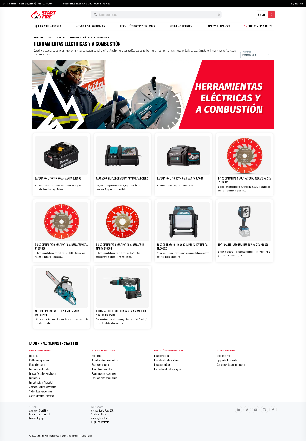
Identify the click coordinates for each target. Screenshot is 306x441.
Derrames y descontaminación (231, 365)
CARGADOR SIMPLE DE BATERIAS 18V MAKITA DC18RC (122, 178)
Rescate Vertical (161, 356)
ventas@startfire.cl (100, 418)
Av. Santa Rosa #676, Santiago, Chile (18, 3)
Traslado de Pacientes (102, 369)
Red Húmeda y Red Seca (40, 360)
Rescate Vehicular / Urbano (166, 360)
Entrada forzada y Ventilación (42, 373)
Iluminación (34, 378)
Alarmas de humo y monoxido (42, 387)
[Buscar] (95, 14)
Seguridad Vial (223, 356)
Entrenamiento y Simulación (104, 378)
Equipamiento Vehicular (227, 360)
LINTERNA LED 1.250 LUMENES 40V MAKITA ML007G (243, 245)
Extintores (34, 356)
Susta (69, 435)
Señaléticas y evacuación (40, 391)
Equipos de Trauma (100, 365)
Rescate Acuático (162, 365)
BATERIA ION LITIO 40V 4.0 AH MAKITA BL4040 (180, 178)
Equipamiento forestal (39, 369)
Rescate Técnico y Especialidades (137, 26)
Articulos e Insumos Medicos (105, 360)
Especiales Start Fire (56, 37)
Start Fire (38, 37)
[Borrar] (220, 14)
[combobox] (256, 55)
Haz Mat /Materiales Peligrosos (168, 369)
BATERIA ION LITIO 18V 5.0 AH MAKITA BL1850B (58, 178)
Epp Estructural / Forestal (41, 382)
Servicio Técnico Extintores (41, 396)
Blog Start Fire (297, 3)
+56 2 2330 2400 (45, 3)
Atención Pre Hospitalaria (90, 26)
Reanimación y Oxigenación (104, 373)
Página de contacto (100, 422)
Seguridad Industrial (181, 26)
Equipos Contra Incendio (48, 26)
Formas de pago (36, 418)
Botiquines (97, 356)
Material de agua (37, 365)
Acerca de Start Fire (38, 410)
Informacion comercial (39, 414)
